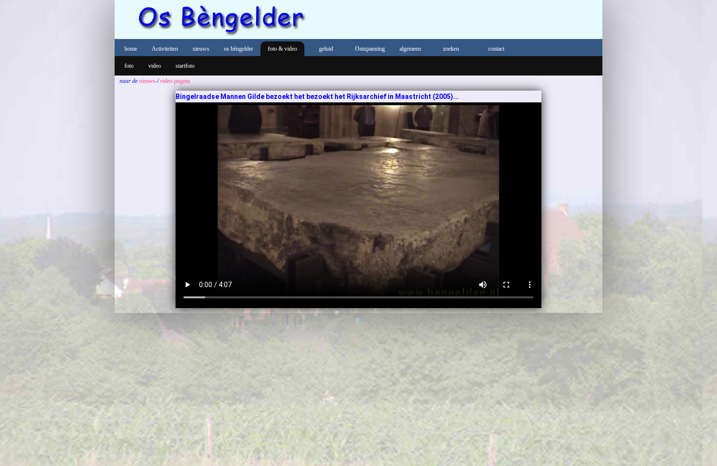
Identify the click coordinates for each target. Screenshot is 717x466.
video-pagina (174, 81)
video (154, 65)
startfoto (185, 65)
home (130, 48)
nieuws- (147, 81)
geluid (326, 48)
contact (496, 48)
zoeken (451, 48)
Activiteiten (165, 48)
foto (129, 65)
